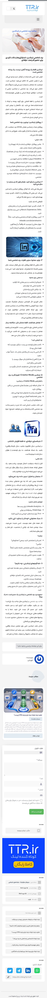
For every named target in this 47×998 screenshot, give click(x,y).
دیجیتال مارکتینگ (35, 719)
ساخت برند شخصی (36, 601)
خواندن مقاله (36, 736)
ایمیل (40, 789)
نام (41, 778)
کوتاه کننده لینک (31, 493)
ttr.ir (26, 313)
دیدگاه (39, 760)
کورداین (30, 660)
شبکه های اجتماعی (14, 882)
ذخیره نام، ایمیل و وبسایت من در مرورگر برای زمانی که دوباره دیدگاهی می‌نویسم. (23, 801)
